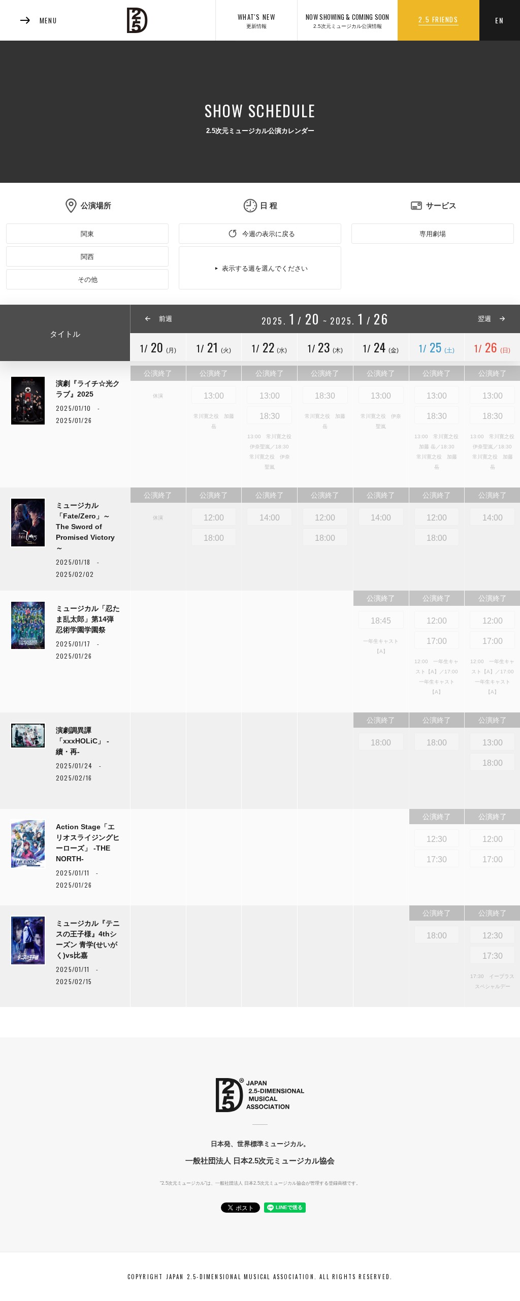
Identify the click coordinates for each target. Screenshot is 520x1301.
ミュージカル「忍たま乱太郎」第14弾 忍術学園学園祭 (88, 619)
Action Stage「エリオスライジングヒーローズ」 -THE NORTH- (88, 843)
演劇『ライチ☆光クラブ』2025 (88, 388)
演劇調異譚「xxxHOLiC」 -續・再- (82, 741)
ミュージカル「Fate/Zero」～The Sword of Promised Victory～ (85, 526)
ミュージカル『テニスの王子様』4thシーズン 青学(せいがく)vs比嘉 (88, 939)
